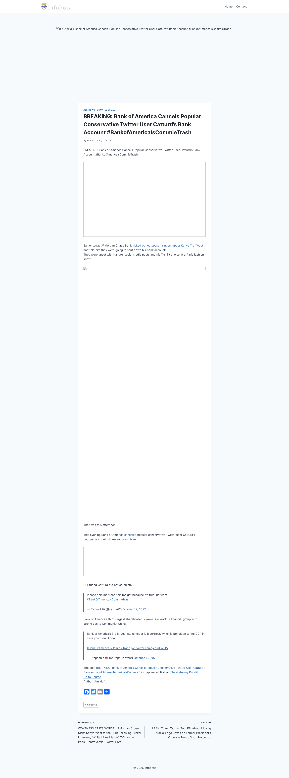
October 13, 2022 (145, 658)
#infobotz (91, 704)
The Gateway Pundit (184, 672)
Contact (241, 6)
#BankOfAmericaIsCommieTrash (108, 599)
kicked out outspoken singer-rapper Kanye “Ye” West (167, 245)
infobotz (91, 140)
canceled (130, 534)
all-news (89, 110)
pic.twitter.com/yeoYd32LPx (149, 648)
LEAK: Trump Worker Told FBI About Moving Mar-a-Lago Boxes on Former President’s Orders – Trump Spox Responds (181, 730)
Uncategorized (106, 110)
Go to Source (92, 677)
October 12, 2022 (134, 609)
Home (229, 6)
